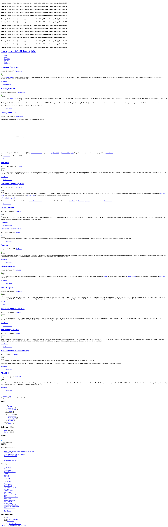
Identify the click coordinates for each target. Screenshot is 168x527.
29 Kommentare (7, 225)
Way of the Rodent (9, 508)
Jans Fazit (72, 201)
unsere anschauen (35, 201)
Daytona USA (55, 153)
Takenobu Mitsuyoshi (68, 153)
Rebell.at (6, 476)
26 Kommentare (7, 390)
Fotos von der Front (10, 67)
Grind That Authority (10, 472)
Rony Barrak (109, 153)
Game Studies (8, 484)
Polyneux (6, 475)
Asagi (5, 430)
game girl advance (9, 483)
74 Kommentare (7, 241)
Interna (16, 354)
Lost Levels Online (9, 500)
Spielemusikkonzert (36, 153)
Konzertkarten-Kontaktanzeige (15, 351)
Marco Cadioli (9, 77)
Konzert (106, 276)
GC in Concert (7, 208)
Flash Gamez (7, 469)
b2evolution (14, 525)
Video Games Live (9, 456)
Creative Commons (15, 524)
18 (33, 451)
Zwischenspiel (12, 409)
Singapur (47, 193)
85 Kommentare (7, 180)
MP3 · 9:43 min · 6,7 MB (8, 198)
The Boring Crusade (10, 329)
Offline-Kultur (132, 276)
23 (16, 456)
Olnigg (6, 473)
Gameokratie (7, 470)
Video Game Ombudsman (11, 506)
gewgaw (6, 489)
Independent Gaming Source (12, 494)
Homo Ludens (12, 417)
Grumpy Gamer (8, 490)
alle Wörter (6, 441)
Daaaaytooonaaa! (8, 112)
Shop (5, 62)
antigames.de (7, 467)
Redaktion (7, 60)
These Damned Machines (11, 505)
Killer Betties (7, 498)
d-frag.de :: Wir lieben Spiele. (18, 51)
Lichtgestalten (21, 92)
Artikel (9, 518)
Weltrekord (162, 276)
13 (25, 454)
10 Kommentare (7, 369)
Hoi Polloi (19, 187)
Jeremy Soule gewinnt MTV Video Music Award (17, 451)
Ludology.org (8, 501)
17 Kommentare (7, 326)
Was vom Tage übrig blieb (12, 183)
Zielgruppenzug (8, 266)
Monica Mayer (31, 195)
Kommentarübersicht (10, 460)
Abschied (5, 373)
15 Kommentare (7, 283)
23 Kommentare (7, 159)
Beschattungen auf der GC (12, 308)
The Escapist (7, 481)
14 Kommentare (7, 262)
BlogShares (7, 511)
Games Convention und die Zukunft (14, 454)
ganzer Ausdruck (7, 442)
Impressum (7, 63)
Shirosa (6, 432)
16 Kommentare (7, 108)
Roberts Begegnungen (84, 201)
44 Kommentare (7, 347)
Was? (5, 57)
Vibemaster (7, 478)
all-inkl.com (22, 525)
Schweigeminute (8, 88)
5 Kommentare (7, 204)
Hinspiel (19, 166)
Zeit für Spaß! (7, 287)
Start (5, 55)
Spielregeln (11, 414)
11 (5, 457)
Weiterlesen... (4, 81)
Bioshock (5, 162)
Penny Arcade (8, 503)
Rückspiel (18, 377)
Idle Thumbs (7, 492)
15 (10, 452)
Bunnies (4, 245)
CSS (8, 525)
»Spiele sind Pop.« (6, 396)
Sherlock (6, 452)
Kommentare (10, 521)
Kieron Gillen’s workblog (11, 497)
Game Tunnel (8, 486)
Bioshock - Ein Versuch (11, 229)
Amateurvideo (108, 201)
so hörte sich (7, 156)
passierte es (13, 98)
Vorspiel (18, 232)
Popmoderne (18, 71)
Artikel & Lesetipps (12, 519)
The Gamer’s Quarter (10, 487)
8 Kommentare (7, 84)
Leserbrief (7, 59)
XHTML (3, 525)
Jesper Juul (7, 495)
